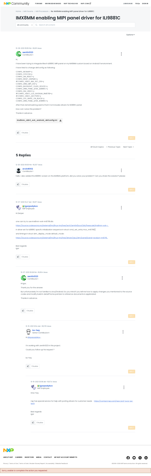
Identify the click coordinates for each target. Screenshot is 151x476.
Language (127, 3)
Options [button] (129, 34)
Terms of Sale (23, 463)
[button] (121, 54)
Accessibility (50, 463)
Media (38, 457)
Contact (48, 457)
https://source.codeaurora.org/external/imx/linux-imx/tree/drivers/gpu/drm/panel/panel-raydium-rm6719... (62, 238)
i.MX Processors (41, 11)
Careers (18, 457)
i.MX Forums (28, 11)
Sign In (145, 3)
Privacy (5, 463)
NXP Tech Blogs (71, 3)
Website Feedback (61, 463)
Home (18, 11)
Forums (38, 3)
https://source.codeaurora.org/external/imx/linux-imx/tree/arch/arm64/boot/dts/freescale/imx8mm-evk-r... (62, 225)
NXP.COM (85, 3)
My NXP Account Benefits (65, 457)
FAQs (137, 3)
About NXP (8, 457)
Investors (29, 457)
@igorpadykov (34, 337)
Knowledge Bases (53, 3)
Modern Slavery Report (37, 463)
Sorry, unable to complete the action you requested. (24, 470)
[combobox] (84, 24)
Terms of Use (13, 463)
